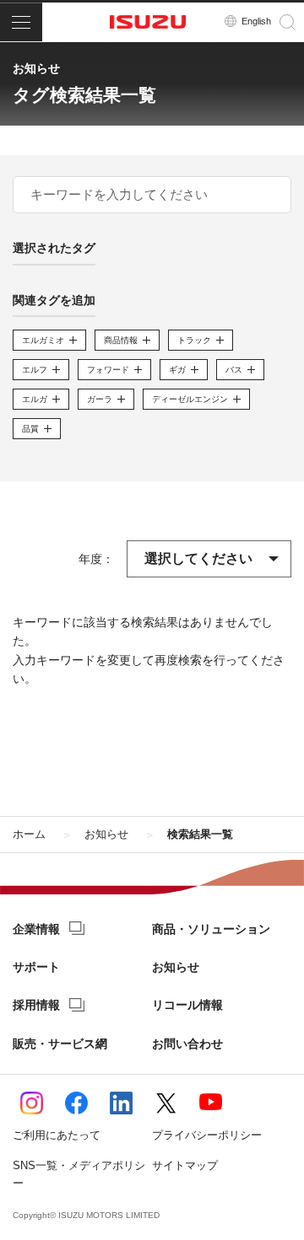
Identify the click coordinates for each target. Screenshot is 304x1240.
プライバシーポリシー (207, 1135)
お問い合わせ (187, 1043)
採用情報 (36, 1005)
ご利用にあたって (56, 1135)
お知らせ (175, 967)
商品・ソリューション (211, 929)
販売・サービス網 (60, 1043)
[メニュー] (21, 22)
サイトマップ (185, 1165)
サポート (36, 967)
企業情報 (36, 929)
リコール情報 (187, 1005)
